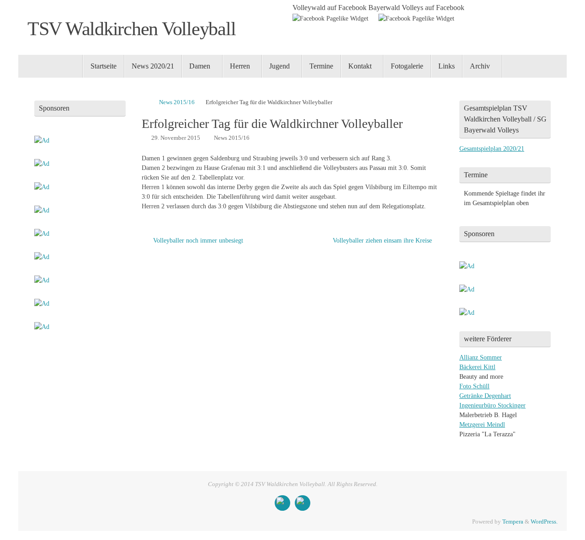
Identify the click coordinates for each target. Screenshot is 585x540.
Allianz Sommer (480, 357)
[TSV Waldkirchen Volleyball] (282, 503)
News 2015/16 (177, 102)
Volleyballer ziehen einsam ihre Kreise (383, 240)
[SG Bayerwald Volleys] (302, 503)
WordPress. (544, 522)
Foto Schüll (474, 386)
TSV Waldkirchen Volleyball (131, 28)
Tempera (512, 522)
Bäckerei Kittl (477, 367)
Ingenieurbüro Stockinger (492, 405)
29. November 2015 (175, 138)
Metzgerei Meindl (482, 424)
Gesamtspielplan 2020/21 (491, 148)
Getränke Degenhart (485, 395)
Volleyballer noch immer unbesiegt (197, 240)
